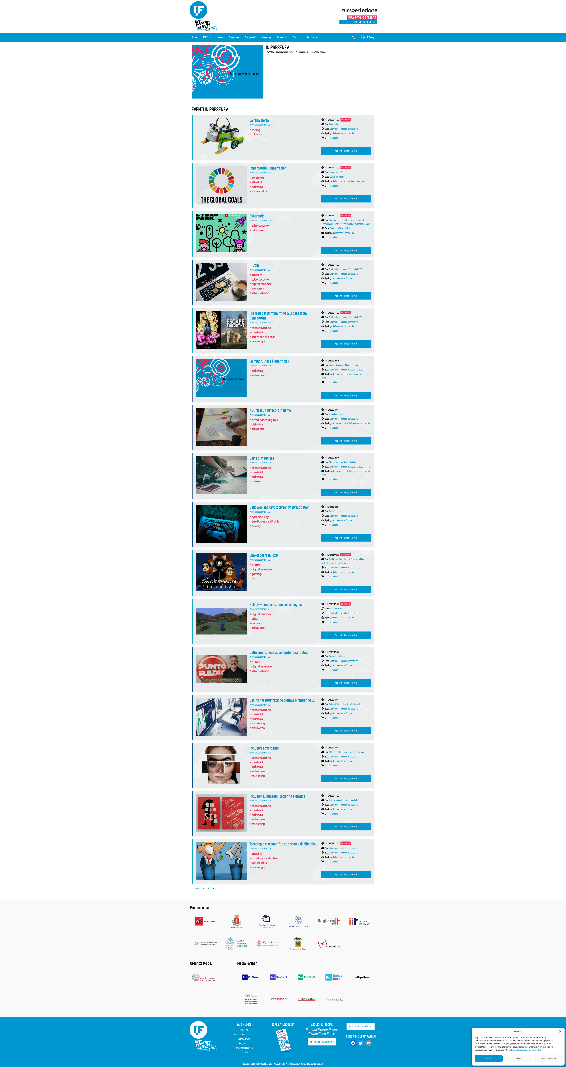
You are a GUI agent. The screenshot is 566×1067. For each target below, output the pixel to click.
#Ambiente (257, 177)
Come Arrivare (244, 1039)
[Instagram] (323, 1030)
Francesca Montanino (360, 559)
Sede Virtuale (364, 369)
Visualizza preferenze (548, 1058)
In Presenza (338, 133)
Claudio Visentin (336, 462)
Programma (234, 37)
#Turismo (255, 481)
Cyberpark (257, 216)
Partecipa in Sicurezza (244, 1048)
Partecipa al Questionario (322, 1041)
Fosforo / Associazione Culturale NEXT (345, 269)
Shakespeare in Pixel (264, 555)
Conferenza (338, 278)
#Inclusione (257, 375)
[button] (560, 1031)
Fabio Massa (334, 511)
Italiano (334, 138)
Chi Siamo (244, 1030)
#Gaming (255, 574)
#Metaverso (257, 728)
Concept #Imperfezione (244, 1034)
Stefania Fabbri (363, 224)
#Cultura (255, 565)
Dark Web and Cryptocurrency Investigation (280, 507)
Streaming (266, 37)
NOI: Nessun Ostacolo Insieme (270, 410)
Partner (280, 37)
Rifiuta (518, 1058)
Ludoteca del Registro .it (331, 224)
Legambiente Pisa (336, 172)
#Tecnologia (257, 341)
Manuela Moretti (349, 224)
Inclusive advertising (264, 748)
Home (194, 37)
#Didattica (256, 187)
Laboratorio (349, 133)
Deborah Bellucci (336, 704)
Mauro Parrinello (342, 563)
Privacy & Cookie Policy (519, 1050)
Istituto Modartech (352, 704)
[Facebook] (311, 1030)
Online (323, 378)
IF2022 (205, 37)
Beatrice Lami (335, 220)
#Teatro (254, 578)
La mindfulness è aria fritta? (269, 361)
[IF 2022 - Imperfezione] (358, 16)
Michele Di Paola (336, 608)
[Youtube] (313, 1033)
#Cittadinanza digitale (264, 420)
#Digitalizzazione (261, 284)
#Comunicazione (260, 328)
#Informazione (259, 293)
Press (295, 37)
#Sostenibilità (258, 191)
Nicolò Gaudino (350, 462)
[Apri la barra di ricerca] (353, 37)
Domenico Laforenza (338, 656)
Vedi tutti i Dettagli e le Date (346, 151)
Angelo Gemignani (336, 365)
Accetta (489, 1058)
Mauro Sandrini (351, 365)
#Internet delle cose (262, 337)
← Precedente (198, 888)
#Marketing (257, 723)
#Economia (257, 288)
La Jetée (270, 1064)
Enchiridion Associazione (339, 559)
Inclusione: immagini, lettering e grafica (277, 796)
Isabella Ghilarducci (337, 414)
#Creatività (256, 332)
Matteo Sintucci (327, 563)
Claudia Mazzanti (349, 220)
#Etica (254, 618)
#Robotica (256, 134)
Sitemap (310, 1064)
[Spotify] (331, 1033)
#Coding (255, 130)
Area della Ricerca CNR (340, 228)
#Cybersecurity (259, 225)
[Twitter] (333, 1030)
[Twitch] (322, 1033)
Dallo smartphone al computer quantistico (279, 652)
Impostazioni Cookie (536, 1050)
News (220, 37)
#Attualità (256, 182)
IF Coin (254, 265)
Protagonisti (250, 37)
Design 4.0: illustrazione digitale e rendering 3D (282, 700)
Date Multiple (345, 120)
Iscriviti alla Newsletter (360, 1026)
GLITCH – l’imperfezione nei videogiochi (277, 604)
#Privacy (255, 526)
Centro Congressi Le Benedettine (344, 129)
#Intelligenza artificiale (264, 521)
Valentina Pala (352, 800)
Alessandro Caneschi (338, 752)
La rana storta (259, 120)
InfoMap (370, 37)
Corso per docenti (351, 374)
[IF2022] (203, 16)
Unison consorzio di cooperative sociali (345, 848)
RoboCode (333, 124)
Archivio (310, 37)
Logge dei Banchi (337, 176)
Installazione (349, 181)
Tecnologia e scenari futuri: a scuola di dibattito (283, 844)
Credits (263, 1064)
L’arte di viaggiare (262, 458)
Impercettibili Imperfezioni (268, 168)
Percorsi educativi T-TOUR (260, 124)
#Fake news (257, 230)
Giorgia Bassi (362, 220)
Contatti (244, 1052)
